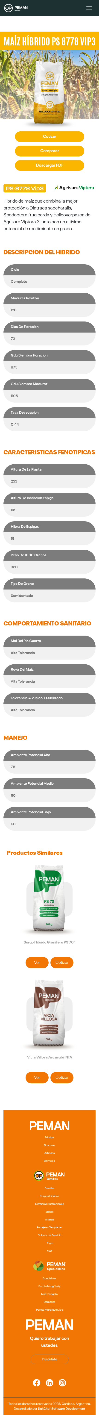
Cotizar (49, 137)
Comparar (49, 151)
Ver (37, 963)
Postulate (49, 1359)
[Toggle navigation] (89, 8)
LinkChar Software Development (61, 1408)
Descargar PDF (49, 165)
